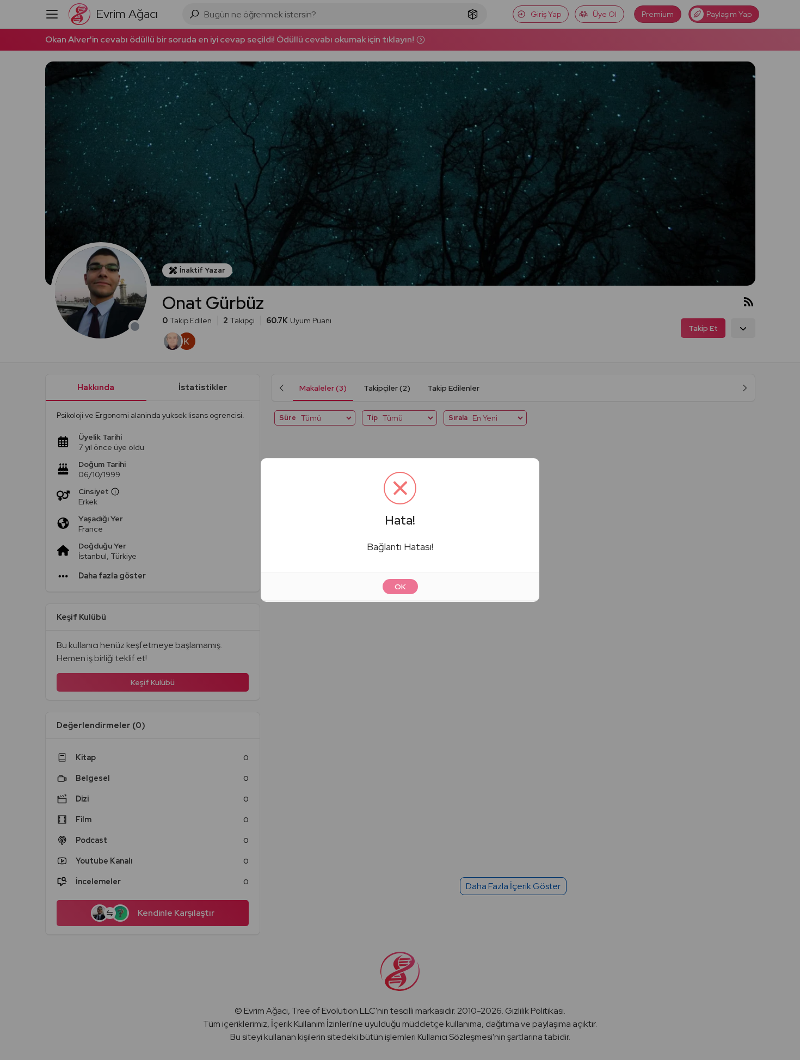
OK (400, 586)
